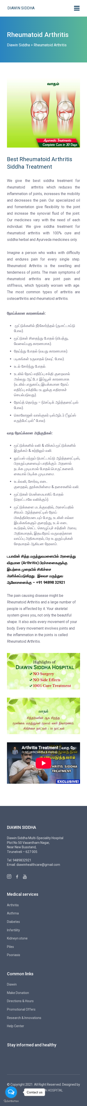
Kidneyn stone (17, 938)
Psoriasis (13, 955)
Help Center (15, 1026)
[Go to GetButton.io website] (11, 1101)
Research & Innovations (24, 1018)
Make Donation (18, 993)
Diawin (12, 984)
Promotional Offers (21, 1009)
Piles (10, 947)
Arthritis (13, 905)
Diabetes (13, 922)
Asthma (13, 913)
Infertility (13, 930)
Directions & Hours (20, 1001)
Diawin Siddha (21, 8)
